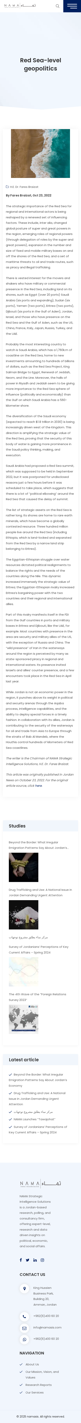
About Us (32, 1364)
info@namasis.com (47, 1327)
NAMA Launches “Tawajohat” (34, 1119)
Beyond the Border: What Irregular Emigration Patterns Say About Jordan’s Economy (38, 845)
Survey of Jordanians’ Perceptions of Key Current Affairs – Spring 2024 (38, 949)
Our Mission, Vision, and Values (42, 1374)
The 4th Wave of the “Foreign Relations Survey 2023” (37, 997)
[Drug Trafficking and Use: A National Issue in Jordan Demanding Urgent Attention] (23, 914)
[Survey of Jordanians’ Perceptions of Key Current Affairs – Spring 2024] (23, 971)
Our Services (35, 1392)
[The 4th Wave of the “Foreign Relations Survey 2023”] (23, 1019)
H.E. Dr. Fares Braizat (24, 187)
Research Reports (39, 1385)
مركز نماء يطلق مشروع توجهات (28, 937)
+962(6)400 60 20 (46, 1316)
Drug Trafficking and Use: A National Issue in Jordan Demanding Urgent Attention (40, 892)
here (38, 786)
